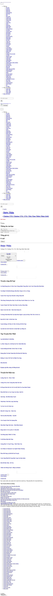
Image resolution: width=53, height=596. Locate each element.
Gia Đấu (8, 30)
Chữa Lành (8, 57)
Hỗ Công (8, 16)
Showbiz (8, 25)
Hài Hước (8, 32)
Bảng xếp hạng (6, 93)
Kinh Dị (8, 67)
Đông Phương (9, 70)
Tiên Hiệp (8, 38)
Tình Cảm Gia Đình (10, 68)
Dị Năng (8, 35)
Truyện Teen (9, 31)
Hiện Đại (8, 11)
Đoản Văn (8, 51)
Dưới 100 (8, 88)
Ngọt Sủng (8, 63)
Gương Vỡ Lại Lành (10, 53)
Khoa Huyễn (9, 12)
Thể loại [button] (5, 6)
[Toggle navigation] (2, 3)
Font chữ (8, 254)
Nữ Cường (8, 43)
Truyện (4, 209)
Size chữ (8, 257)
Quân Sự (8, 42)
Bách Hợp (8, 37)
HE (7, 15)
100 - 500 (8, 90)
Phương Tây (9, 75)
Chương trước (20, 260)
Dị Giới (7, 40)
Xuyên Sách (8, 65)
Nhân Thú (8, 76)
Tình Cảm (8, 22)
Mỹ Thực (8, 80)
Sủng (7, 23)
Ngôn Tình (8, 18)
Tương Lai (8, 17)
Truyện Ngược (9, 82)
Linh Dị (8, 8)
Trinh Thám (8, 50)
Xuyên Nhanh (9, 73)
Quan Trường (9, 48)
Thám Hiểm (8, 60)
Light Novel (8, 71)
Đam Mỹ (8, 10)
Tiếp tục (2, 241)
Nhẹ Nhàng (8, 83)
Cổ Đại (7, 21)
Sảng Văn (8, 81)
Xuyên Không (9, 28)
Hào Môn (8, 61)
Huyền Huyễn (9, 36)
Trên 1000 (8, 92)
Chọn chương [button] (4, 262)
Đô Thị (7, 7)
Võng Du (8, 58)
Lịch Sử (8, 45)
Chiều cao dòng (8, 259)
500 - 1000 (8, 91)
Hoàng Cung (9, 56)
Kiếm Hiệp (8, 26)
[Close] (2, 109)
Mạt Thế (8, 13)
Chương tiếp (3, 264)
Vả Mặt (7, 55)
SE (6, 85)
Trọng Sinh (8, 20)
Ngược (7, 46)
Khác (7, 72)
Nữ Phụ (8, 52)
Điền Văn (8, 27)
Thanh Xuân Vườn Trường (12, 62)
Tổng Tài (8, 41)
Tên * (2, 229)
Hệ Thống (8, 33)
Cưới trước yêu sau (10, 78)
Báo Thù (8, 66)
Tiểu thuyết (8, 77)
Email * (2, 232)
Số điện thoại (3, 230)
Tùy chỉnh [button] (8, 253)
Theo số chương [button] (6, 87)
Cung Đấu (8, 47)
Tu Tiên (7, 86)
